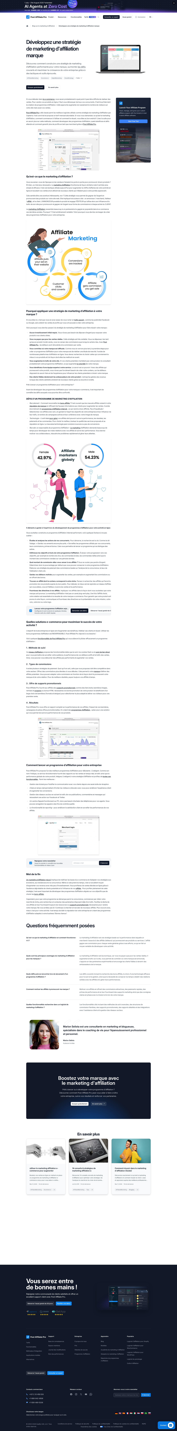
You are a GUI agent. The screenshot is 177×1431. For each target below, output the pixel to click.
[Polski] (142, 1413)
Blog (102, 1341)
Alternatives (30, 1359)
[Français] (127, 1413)
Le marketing (75, 428)
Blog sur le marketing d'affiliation (43, 26)
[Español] (124, 1413)
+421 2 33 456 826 (36, 1394)
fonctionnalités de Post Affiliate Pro (51, 639)
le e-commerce (48, 99)
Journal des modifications (56, 1350)
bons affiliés (65, 403)
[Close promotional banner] (174, 3)
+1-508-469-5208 (36, 1402)
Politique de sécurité (82, 1424)
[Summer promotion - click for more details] (88, 6)
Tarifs (28, 1342)
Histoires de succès (81, 1350)
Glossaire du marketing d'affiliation (112, 1354)
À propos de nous (80, 1341)
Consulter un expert (111, 17)
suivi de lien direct (103, 652)
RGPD (144, 1424)
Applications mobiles (33, 1355)
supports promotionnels (66, 688)
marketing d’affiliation (62, 185)
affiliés (78, 888)
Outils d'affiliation (132, 1363)
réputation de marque (38, 406)
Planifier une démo (63, 1303)
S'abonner (104, 863)
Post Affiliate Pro (32, 113)
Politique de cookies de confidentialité (126, 1424)
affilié (29, 201)
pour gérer (53, 418)
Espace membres (54, 1345)
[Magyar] (131, 1413)
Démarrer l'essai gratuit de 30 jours (103, 610)
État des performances (56, 1354)
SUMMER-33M (35, 10)
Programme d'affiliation (82, 1354)
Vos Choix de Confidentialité (113, 1427)
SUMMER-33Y (54, 10)
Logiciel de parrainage (134, 1359)
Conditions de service (65, 1424)
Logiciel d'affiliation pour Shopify (138, 1341)
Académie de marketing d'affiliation (113, 1350)
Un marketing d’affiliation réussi (38, 880)
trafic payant (79, 320)
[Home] (27, 26)
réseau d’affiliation (36, 652)
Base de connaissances (56, 1341)
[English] (120, 1413)
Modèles (104, 1345)
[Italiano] (135, 1413)
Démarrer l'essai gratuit (36, 1373)
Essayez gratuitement (35, 87)
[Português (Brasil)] (146, 1413)
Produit (50, 17)
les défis (82, 67)
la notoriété (81, 364)
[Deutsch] (116, 1413)
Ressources (62, 17)
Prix (76, 1345)
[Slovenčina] (149, 1413)
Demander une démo (79, 610)
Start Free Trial (133, 121)
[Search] (99, 17)
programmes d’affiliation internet (54, 409)
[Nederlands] (138, 1413)
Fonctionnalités (31, 1347)
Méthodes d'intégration (34, 1351)
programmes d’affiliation (80, 710)
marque (97, 671)
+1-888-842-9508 (36, 1398)
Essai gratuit (127, 17)
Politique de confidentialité (101, 1424)
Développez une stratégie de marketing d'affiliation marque (79, 26)
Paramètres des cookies (89, 1427)
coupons (37, 691)
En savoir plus (53, 87)
